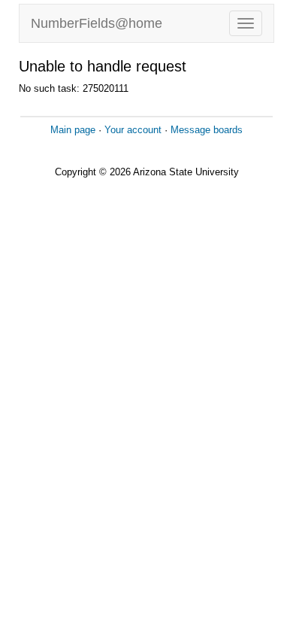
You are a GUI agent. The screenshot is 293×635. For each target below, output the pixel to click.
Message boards (207, 129)
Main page (72, 129)
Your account (133, 129)
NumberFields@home (96, 23)
